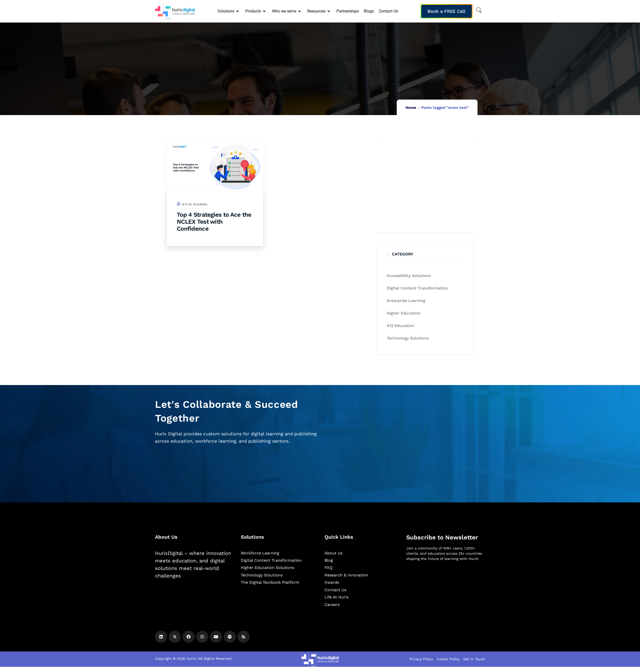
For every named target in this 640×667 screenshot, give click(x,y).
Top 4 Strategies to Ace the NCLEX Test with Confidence (214, 221)
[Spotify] (230, 637)
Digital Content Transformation (417, 288)
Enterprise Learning (406, 300)
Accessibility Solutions (408, 275)
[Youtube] (216, 637)
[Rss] (244, 637)
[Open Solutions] (238, 11)
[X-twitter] (175, 637)
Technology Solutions (407, 338)
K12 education (400, 325)
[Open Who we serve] (300, 11)
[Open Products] (264, 11)
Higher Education (403, 313)
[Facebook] (188, 637)
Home (411, 107)
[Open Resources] (329, 11)
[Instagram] (202, 637)
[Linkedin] (161, 637)
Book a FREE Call (447, 11)
